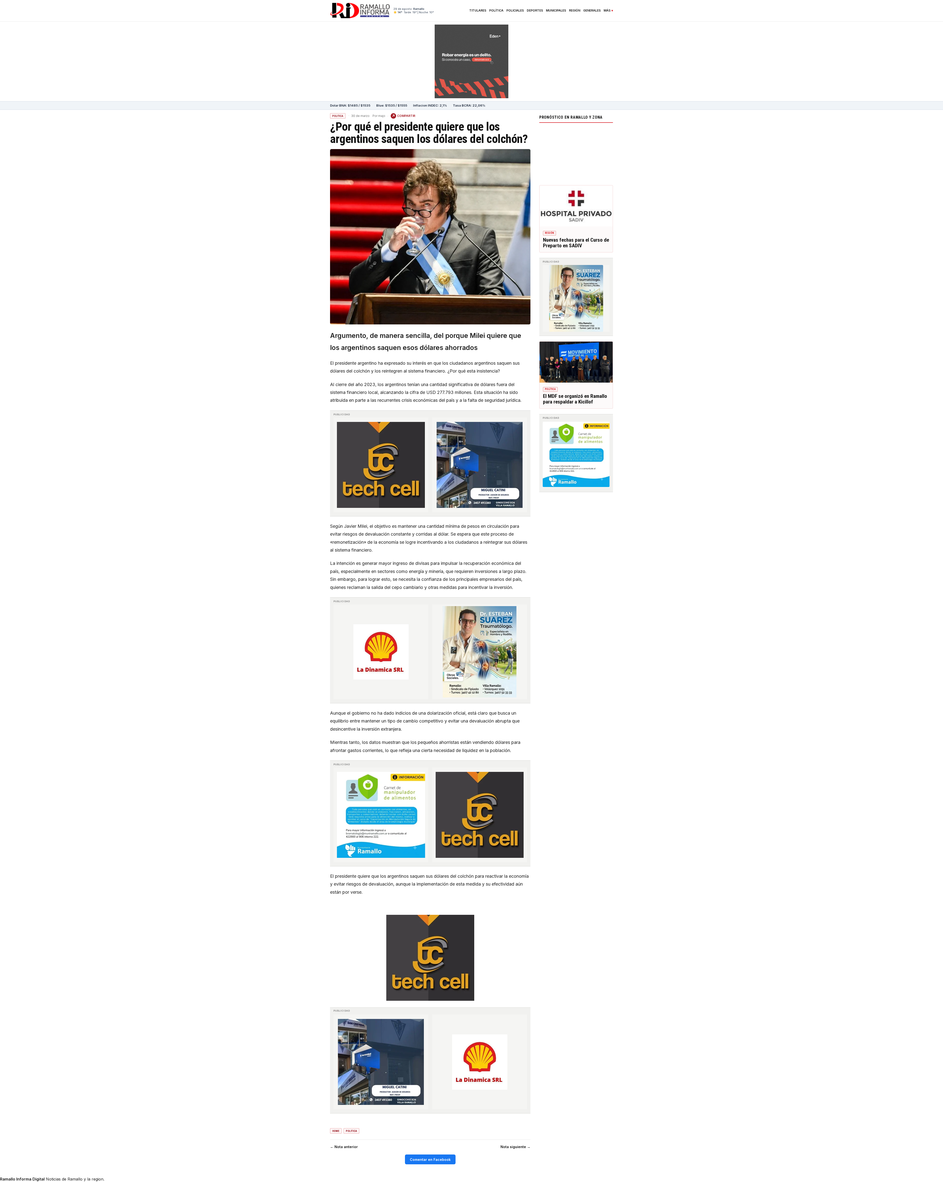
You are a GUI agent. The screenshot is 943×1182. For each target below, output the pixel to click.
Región (574, 10)
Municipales (556, 10)
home (335, 1131)
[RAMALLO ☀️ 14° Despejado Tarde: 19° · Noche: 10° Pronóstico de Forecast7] (576, 153)
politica (351, 1131)
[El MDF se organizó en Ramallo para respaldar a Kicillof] (576, 362)
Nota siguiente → (515, 1147)
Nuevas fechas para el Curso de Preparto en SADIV (576, 243)
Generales (592, 10)
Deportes (535, 10)
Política (496, 10)
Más (607, 10)
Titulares (477, 10)
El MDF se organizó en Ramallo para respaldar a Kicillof (575, 399)
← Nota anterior (344, 1147)
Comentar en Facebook (430, 1159)
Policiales (515, 10)
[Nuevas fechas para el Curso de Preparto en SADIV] (576, 206)
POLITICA (337, 116)
